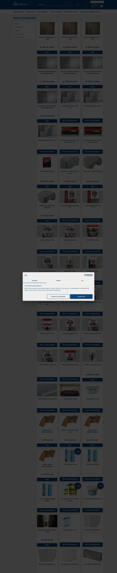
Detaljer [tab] (58, 280)
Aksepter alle (81, 296)
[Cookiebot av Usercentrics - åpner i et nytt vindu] (86, 275)
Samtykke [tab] (34, 280)
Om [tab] (82, 280)
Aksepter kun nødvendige (58, 296)
